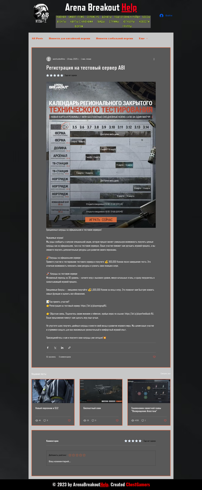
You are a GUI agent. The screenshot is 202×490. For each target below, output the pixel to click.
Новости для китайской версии (69, 38)
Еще (142, 38)
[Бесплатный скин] (101, 391)
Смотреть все (166, 373)
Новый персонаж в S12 (46, 408)
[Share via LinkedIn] (62, 347)
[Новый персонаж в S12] (53, 391)
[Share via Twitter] (55, 347)
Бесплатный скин (92, 408)
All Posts (37, 38)
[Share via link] (69, 347)
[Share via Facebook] (47, 347)
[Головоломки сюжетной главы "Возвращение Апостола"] (149, 391)
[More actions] (154, 59)
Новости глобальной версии (114, 38)
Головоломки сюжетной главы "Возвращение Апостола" (146, 409)
